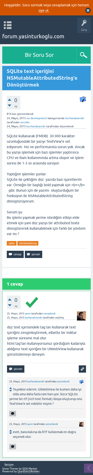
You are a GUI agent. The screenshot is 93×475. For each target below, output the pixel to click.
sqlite (12, 243)
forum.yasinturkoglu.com (33, 36)
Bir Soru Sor (39, 55)
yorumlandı (63, 381)
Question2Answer (29, 471)
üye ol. (44, 10)
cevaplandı (50, 313)
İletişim (9, 464)
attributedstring (28, 243)
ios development (36, 118)
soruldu (25, 122)
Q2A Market (29, 468)
